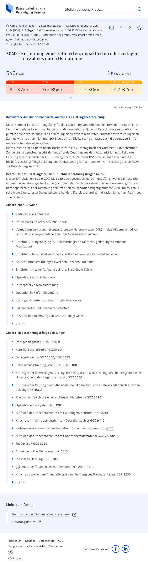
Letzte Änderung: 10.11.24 (128, 107)
